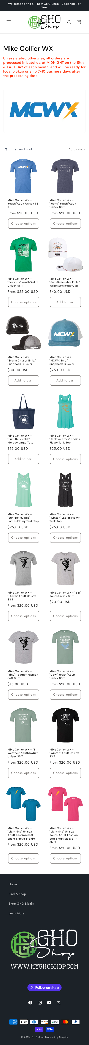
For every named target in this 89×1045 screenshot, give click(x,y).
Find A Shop (17, 894)
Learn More (16, 913)
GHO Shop (38, 1037)
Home (13, 884)
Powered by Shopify (56, 1037)
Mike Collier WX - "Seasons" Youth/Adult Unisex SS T (23, 282)
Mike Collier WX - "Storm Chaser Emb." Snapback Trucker (22, 360)
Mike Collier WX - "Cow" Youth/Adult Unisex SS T (62, 675)
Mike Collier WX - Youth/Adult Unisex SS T (23, 203)
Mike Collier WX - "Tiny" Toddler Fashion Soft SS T (23, 675)
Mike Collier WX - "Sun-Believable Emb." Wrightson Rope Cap (64, 282)
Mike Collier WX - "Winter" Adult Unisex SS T (64, 753)
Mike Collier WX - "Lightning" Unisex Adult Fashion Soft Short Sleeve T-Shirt (21, 833)
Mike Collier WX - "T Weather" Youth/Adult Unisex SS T (23, 753)
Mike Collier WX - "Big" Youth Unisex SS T (65, 594)
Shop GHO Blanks (21, 903)
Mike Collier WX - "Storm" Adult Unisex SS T (22, 596)
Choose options (23, 223)
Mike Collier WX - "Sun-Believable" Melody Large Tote (20, 439)
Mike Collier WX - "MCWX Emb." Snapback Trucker (61, 360)
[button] (8, 22)
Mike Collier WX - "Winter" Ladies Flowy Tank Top (64, 518)
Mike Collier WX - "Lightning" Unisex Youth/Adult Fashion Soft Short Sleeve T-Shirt (63, 835)
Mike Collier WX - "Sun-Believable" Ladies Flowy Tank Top (23, 518)
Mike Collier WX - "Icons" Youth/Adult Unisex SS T (62, 203)
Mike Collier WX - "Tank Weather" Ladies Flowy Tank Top (64, 439)
